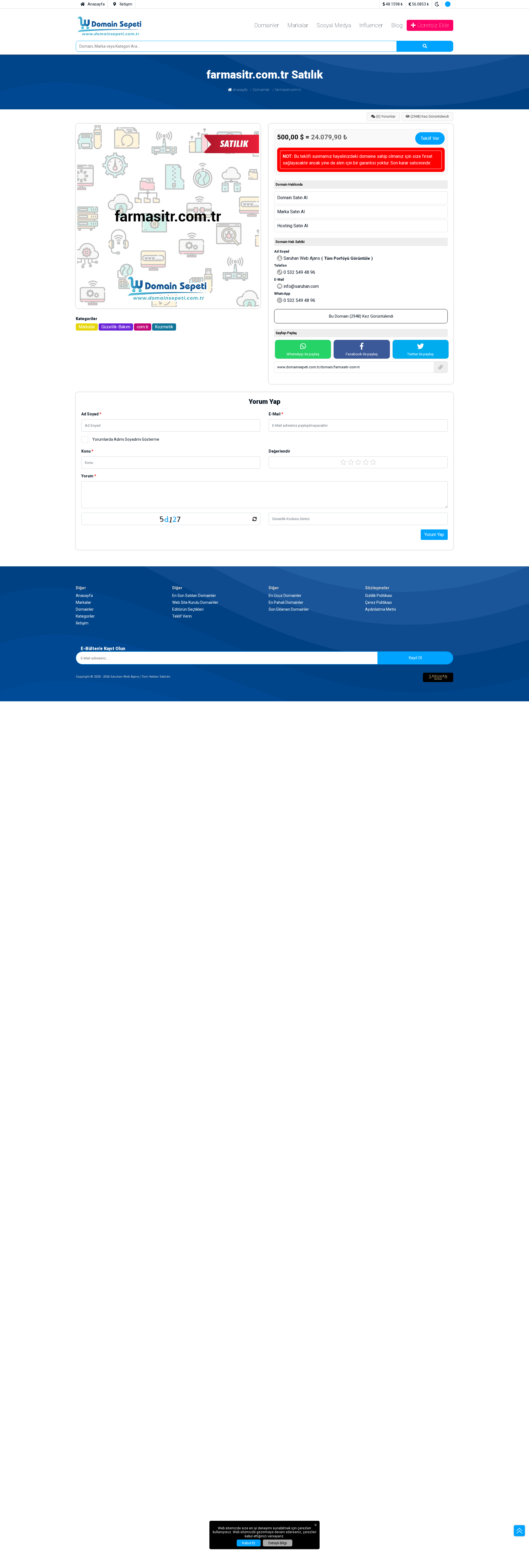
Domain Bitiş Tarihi (21, 1116)
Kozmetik (21, 571)
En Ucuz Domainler (30, 959)
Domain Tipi (15, 1121)
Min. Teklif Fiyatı (19, 1152)
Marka (14, 1043)
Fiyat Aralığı (14, 1359)
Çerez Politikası (27, 995)
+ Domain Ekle (16, 1189)
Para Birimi (13, 828)
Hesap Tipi (13, 1447)
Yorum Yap (13, 773)
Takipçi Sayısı (16, 1347)
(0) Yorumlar (24, 226)
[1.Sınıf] (264, 1245)
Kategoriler (23, 896)
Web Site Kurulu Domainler (37, 927)
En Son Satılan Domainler (36, 922)
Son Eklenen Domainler (34, 969)
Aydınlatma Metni (29, 1000)
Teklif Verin (23, 937)
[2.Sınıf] (264, 1249)
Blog (17, 131)
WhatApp (11, 1336)
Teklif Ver (54, 581)
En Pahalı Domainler (31, 964)
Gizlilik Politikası (28, 990)
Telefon (10, 805)
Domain (11, 817)
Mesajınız (10, 843)
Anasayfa (21, 207)
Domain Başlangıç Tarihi (25, 1110)
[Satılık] (264, 1127)
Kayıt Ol (63, 1022)
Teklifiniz (12, 822)
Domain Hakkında (18, 1183)
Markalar (21, 117)
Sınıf (8, 1239)
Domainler (22, 112)
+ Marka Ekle (15, 1297)
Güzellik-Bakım (27, 561)
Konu (8, 726)
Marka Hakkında (17, 1291)
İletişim (19, 901)
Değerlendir (12, 731)
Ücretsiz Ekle (25, 136)
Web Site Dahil (17, 1168)
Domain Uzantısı (18, 1104)
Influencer (22, 127)
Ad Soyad (12, 709)
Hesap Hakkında (16, 1473)
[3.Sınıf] (264, 1254)
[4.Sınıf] (264, 1259)
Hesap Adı (13, 1430)
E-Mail (10, 715)
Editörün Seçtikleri (29, 932)
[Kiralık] (264, 1131)
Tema (8, 1163)
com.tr (18, 566)
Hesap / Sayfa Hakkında (23, 1380)
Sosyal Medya (25, 122)
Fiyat (8, 1146)
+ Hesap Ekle (15, 1386)
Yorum (9, 756)
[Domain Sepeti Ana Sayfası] (43, 97)
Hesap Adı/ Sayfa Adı (23, 1342)
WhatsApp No (15, 1093)
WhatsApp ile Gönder (21, 860)
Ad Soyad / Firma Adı (23, 1076)
